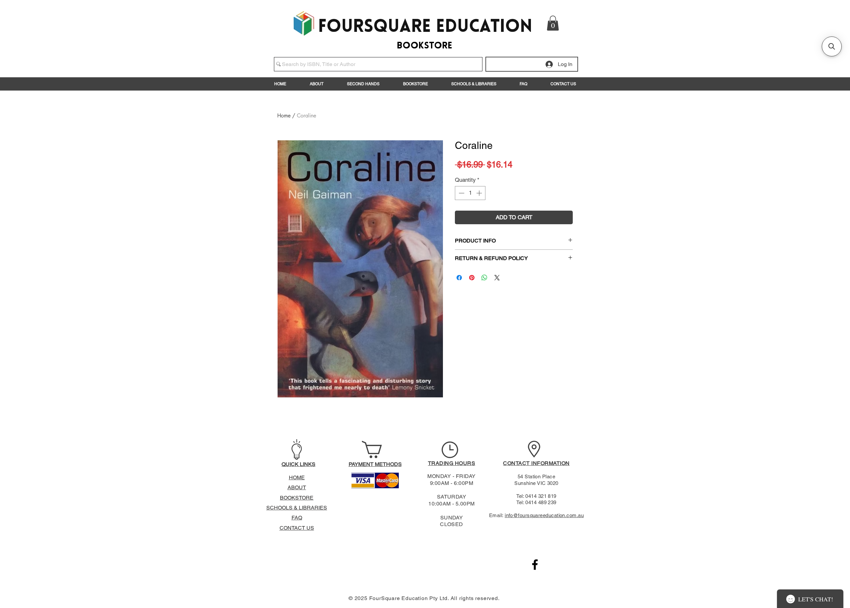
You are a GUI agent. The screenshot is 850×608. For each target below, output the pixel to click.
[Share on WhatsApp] (484, 278)
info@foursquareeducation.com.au (544, 515)
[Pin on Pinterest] (472, 278)
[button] (553, 23)
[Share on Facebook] (459, 278)
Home (284, 115)
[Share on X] (497, 278)
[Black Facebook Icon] (535, 565)
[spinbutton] (470, 193)
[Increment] (480, 193)
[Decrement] (461, 193)
